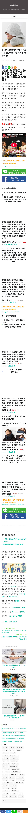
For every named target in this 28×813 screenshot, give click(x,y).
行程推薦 (13, 785)
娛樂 (13, 753)
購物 (14, 788)
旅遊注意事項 (16, 772)
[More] (15, 67)
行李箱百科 (19, 782)
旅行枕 (6, 622)
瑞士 (5, 780)
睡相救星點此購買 (11, 244)
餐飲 (13, 793)
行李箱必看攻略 (7, 782)
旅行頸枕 (15, 763)
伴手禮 (19, 747)
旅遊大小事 (13, 766)
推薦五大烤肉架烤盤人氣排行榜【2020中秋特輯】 (13, 738)
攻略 (15, 755)
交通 (5, 747)
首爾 (20, 793)
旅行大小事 (14, 758)
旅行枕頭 (14, 761)
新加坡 (5, 758)
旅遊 (5, 766)
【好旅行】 (14, 586)
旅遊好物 (22, 60)
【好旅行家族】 (13, 597)
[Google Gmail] (12, 67)
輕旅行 (5, 793)
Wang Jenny (6, 60)
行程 (5, 785)
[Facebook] (3, 67)
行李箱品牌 (20, 780)
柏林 (5, 777)
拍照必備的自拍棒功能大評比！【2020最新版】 (13, 733)
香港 (5, 796)
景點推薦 (13, 774)
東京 (22, 774)
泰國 (12, 777)
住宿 (5, 750)
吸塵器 (5, 753)
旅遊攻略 (6, 772)
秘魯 (12, 780)
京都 (12, 747)
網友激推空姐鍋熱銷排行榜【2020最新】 (14, 666)
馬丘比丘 (13, 796)
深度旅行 (20, 777)
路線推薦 (6, 791)
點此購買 (12, 302)
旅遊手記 (14, 5)
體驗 (21, 796)
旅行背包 (6, 763)
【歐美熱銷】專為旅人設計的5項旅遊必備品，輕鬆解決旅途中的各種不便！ (14, 691)
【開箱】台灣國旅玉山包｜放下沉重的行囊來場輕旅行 (14, 735)
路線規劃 (15, 791)
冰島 (19, 750)
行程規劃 (6, 788)
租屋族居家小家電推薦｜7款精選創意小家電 (12, 741)
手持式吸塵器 (7, 755)
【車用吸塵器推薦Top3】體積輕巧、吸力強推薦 (14, 717)
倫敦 (12, 750)
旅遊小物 (15, 622)
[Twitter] (6, 67)
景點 (5, 774)
